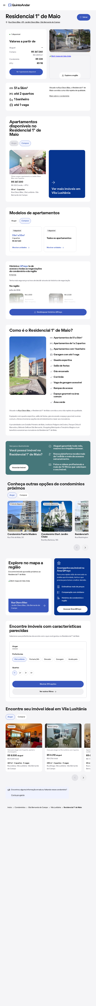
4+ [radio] (32, 673)
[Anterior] (77, 547)
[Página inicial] (19, 5)
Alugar (14, 143)
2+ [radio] (20, 673)
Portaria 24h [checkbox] (34, 659)
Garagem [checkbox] (60, 659)
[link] (48, 684)
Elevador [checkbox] (47, 659)
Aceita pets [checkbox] (73, 659)
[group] (27, 174)
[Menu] (4, 5)
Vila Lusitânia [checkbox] (19, 659)
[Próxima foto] (41, 162)
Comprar (25, 143)
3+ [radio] (26, 673)
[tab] (15, 646)
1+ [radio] (14, 673)
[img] (22, 516)
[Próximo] (85, 547)
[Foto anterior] (13, 162)
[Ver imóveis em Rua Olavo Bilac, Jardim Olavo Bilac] (60, 56)
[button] (27, 174)
